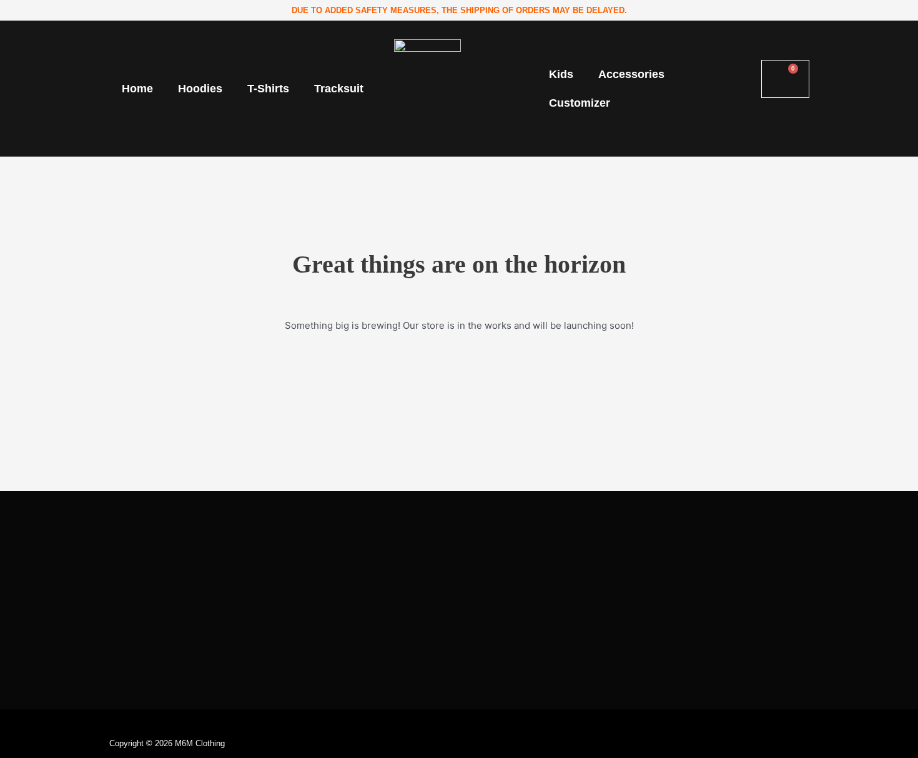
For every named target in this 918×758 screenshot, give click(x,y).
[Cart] (785, 79)
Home (137, 88)
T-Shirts (268, 88)
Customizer (579, 103)
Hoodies (200, 88)
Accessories (631, 74)
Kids (561, 74)
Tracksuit (338, 88)
